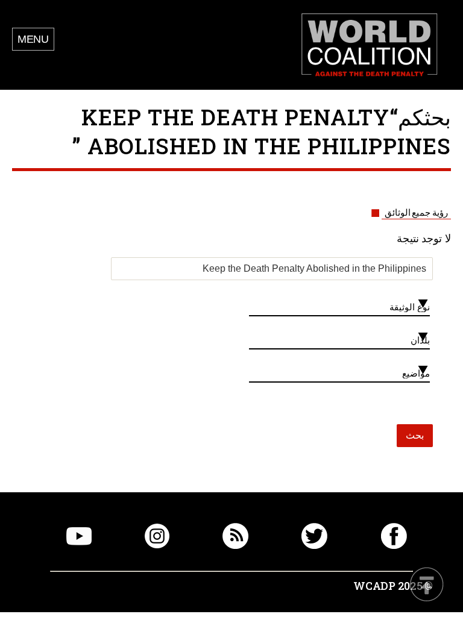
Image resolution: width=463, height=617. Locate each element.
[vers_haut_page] (427, 585)
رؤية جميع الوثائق (416, 212)
